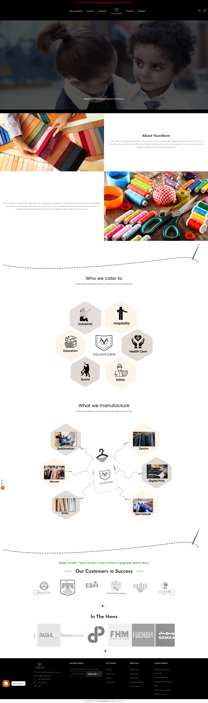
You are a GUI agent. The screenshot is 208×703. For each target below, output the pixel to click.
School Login (134, 686)
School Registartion (137, 682)
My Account (134, 670)
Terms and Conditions (162, 690)
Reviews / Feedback (161, 677)
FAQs (156, 686)
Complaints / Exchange (163, 682)
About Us (109, 670)
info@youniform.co (44, 676)
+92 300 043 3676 (44, 679)
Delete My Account (160, 694)
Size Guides (134, 674)
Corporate (102, 11)
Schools (90, 11)
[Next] (172, 592)
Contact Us (110, 682)
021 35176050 (42, 683)
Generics (141, 11)
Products (130, 11)
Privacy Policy (111, 674)
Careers (109, 678)
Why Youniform (76, 11)
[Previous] (36, 592)
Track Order (134, 678)
